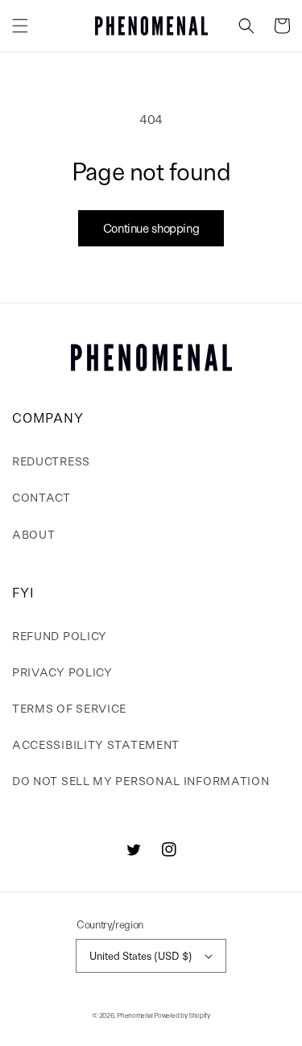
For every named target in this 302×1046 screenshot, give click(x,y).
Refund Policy (59, 635)
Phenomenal (134, 1015)
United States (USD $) (140, 955)
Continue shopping (151, 228)
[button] (20, 25)
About (34, 534)
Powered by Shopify (181, 1015)
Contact (41, 497)
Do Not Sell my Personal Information (141, 780)
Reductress (51, 460)
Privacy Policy (62, 671)
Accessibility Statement (96, 744)
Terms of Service (69, 708)
